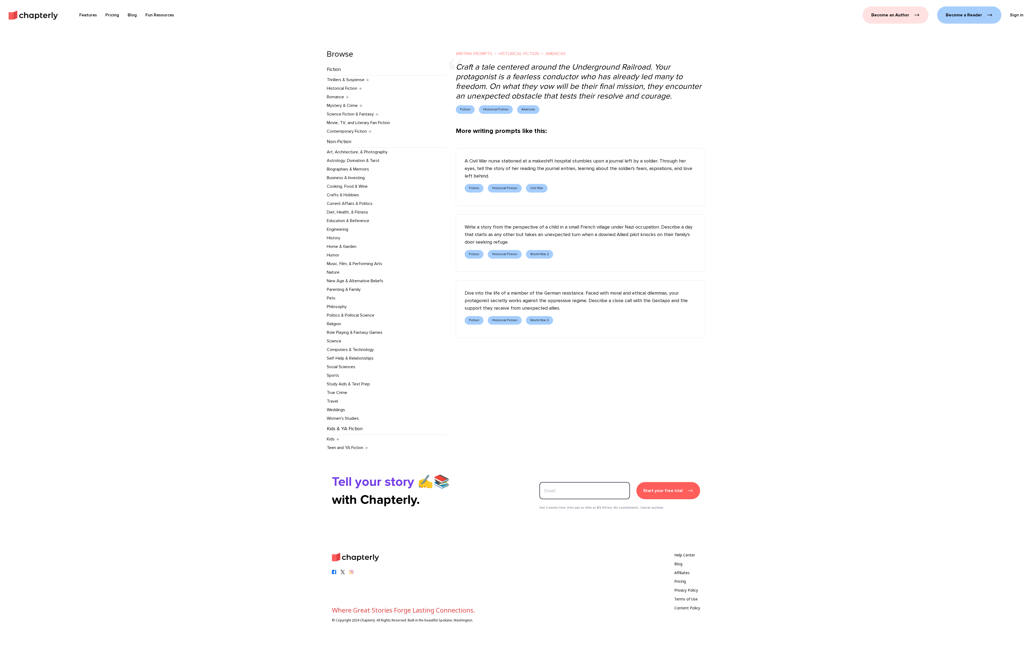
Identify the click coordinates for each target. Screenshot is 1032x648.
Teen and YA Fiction (345, 447)
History (333, 238)
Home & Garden (341, 246)
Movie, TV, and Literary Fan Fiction (358, 122)
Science (334, 341)
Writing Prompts (474, 53)
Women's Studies (343, 418)
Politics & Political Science (350, 315)
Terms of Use (686, 599)
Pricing (680, 581)
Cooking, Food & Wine (347, 186)
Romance (335, 97)
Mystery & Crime (342, 105)
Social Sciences (341, 367)
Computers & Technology (350, 349)
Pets (331, 298)
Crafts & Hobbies (343, 195)
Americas (556, 53)
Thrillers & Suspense (345, 79)
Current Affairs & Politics (349, 203)
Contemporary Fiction (347, 131)
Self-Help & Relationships (350, 358)
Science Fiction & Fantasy (350, 114)
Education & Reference (348, 220)
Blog (678, 563)
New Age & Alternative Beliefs (355, 281)
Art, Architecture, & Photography (357, 152)
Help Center (684, 555)
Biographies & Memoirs (348, 169)
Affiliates (682, 572)
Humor (333, 255)
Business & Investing (346, 177)
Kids (331, 439)
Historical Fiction (342, 88)
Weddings (336, 409)
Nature (333, 272)
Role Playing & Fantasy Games (354, 332)
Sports (333, 375)
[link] (33, 15)
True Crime (337, 392)
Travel (332, 401)
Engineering (337, 229)
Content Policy (687, 607)
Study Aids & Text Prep (348, 384)
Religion (334, 324)
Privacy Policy (686, 590)
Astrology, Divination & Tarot (353, 160)
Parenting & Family (344, 289)
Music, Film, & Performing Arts (354, 263)
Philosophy (337, 306)
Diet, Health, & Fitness (347, 212)
